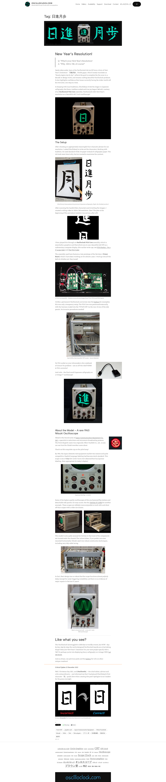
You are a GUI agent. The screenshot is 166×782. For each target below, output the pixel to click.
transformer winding (80, 759)
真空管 (58, 736)
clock (85, 749)
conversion (91, 749)
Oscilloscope (104, 752)
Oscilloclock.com (42, 3)
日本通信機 (95, 733)
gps (83, 752)
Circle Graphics (76, 748)
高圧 (99, 766)
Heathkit (86, 752)
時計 (85, 766)
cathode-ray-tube (63, 749)
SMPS (96, 755)
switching (60, 759)
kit (92, 752)
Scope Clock (84, 755)
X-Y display (60, 762)
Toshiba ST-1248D (96, 502)
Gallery (97, 302)
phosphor (60, 755)
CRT (97, 748)
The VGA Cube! (73, 250)
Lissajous (96, 752)
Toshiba (72, 759)
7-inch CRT (59, 730)
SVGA (64, 733)
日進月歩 (102, 733)
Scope (75, 755)
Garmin (79, 752)
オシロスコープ (84, 762)
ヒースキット (106, 762)
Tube (87, 759)
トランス (100, 762)
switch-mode (105, 755)
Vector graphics (97, 758)
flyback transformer (69, 752)
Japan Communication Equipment (84, 730)
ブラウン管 (86, 733)
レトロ (80, 766)
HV (90, 752)
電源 (93, 766)
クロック (95, 762)
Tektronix (66, 759)
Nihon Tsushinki (101, 730)
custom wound (59, 752)
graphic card (68, 730)
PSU (72, 755)
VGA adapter (77, 733)
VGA (69, 733)
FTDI (76, 752)
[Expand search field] (137, 4)
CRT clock (104, 748)
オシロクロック (69, 762)
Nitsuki (58, 733)
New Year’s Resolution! (73, 54)
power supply (66, 755)
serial (93, 755)
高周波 (96, 766)
